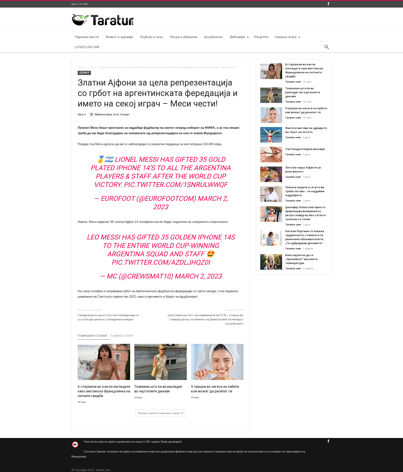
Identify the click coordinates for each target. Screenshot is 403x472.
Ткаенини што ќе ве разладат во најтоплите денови (158, 388)
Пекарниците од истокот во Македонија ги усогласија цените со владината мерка (108, 314)
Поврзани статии (92, 335)
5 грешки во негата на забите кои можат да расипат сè (215, 388)
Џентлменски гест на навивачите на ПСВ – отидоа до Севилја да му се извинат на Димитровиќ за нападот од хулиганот (205, 316)
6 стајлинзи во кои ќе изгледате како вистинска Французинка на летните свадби (104, 391)
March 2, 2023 (198, 276)
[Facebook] (328, 4)
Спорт (92, 67)
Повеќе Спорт (121, 335)
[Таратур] (102, 14)
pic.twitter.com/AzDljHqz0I (160, 262)
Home (81, 67)
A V (84, 114)
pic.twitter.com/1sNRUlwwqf (175, 185)
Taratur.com (293, 81)
